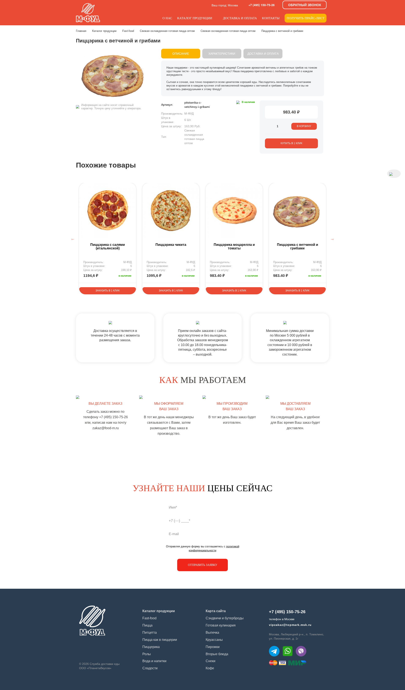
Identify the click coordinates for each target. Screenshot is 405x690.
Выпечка (212, 632)
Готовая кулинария (221, 625)
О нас (167, 18)
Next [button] (332, 239)
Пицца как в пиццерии (159, 639)
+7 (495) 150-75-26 (261, 5)
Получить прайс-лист (305, 18)
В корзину (304, 126)
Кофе (210, 668)
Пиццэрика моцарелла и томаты (234, 246)
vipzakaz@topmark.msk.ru (290, 624)
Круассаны (214, 639)
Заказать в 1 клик (108, 290)
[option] (107, 238)
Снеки (210, 661)
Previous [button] (73, 239)
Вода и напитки (154, 661)
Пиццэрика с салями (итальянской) (107, 246)
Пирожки (213, 647)
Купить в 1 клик (291, 143)
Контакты (270, 18)
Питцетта (149, 632)
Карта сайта (216, 611)
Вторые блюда (217, 654)
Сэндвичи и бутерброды (225, 618)
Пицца (147, 625)
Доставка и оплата (240, 18)
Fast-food (149, 618)
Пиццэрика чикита (170, 244)
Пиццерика (151, 647)
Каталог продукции (194, 18)
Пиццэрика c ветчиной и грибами (297, 246)
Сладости (150, 668)
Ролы (146, 654)
